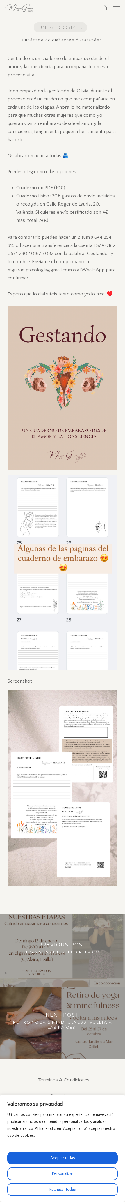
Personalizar (62, 1173)
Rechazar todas (62, 1189)
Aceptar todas (62, 1158)
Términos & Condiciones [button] (64, 1080)
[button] (116, 8)
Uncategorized (60, 27)
